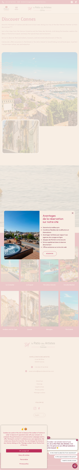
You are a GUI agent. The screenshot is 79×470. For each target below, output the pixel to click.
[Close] (72, 213)
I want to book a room (69, 460)
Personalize (24, 459)
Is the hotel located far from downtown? (63, 453)
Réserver (49, 254)
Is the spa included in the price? (65, 456)
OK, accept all (24, 451)
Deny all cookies (24, 455)
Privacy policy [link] (23, 464)
